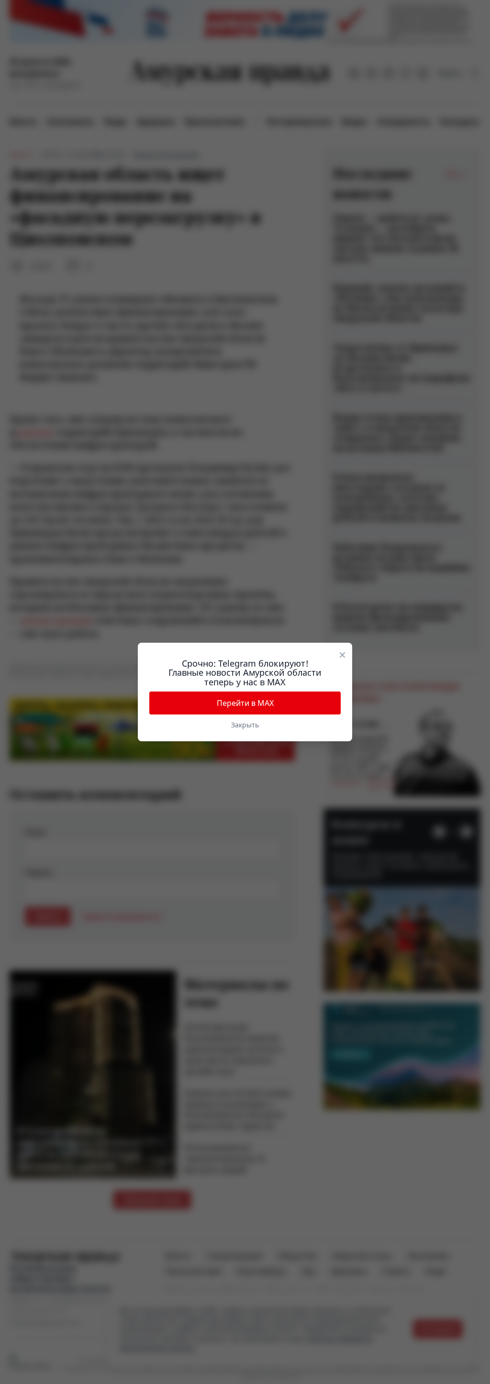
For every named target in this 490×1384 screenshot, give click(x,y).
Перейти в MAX (245, 703)
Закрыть (245, 724)
